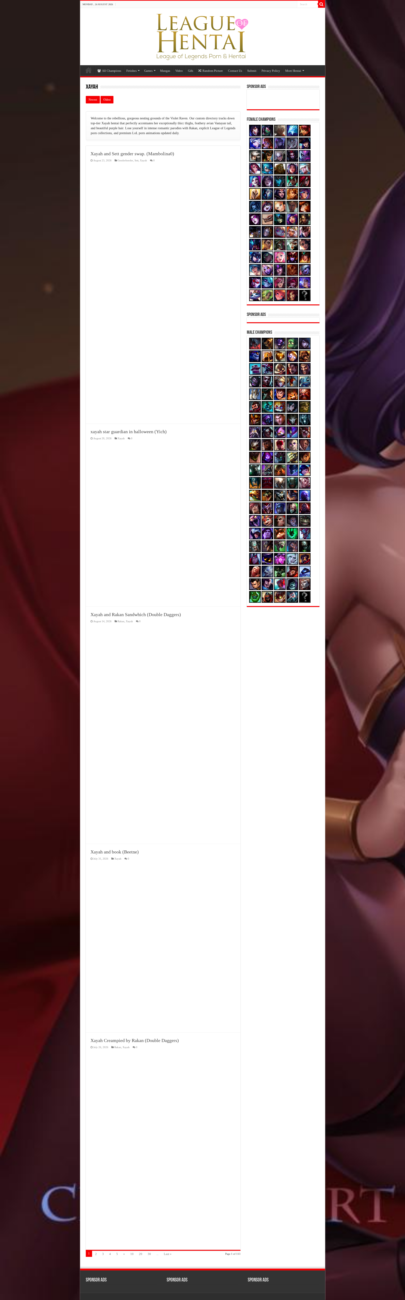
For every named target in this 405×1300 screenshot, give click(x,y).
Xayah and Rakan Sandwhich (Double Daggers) (135, 614)
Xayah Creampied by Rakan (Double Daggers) (134, 1040)
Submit (251, 70)
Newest (93, 99)
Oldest (107, 99)
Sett (137, 160)
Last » (168, 1254)
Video (179, 70)
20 (140, 1254)
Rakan (121, 621)
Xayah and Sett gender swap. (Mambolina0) (132, 153)
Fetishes (131, 70)
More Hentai (293, 70)
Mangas (165, 70)
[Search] (321, 4)
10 (132, 1254)
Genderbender (125, 160)
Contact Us (235, 70)
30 (149, 1254)
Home (88, 70)
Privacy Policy (271, 70)
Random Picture (212, 70)
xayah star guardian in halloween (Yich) (128, 431)
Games (148, 70)
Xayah (143, 160)
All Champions (111, 70)
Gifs (190, 70)
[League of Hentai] (202, 35)
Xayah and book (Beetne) (114, 851)
